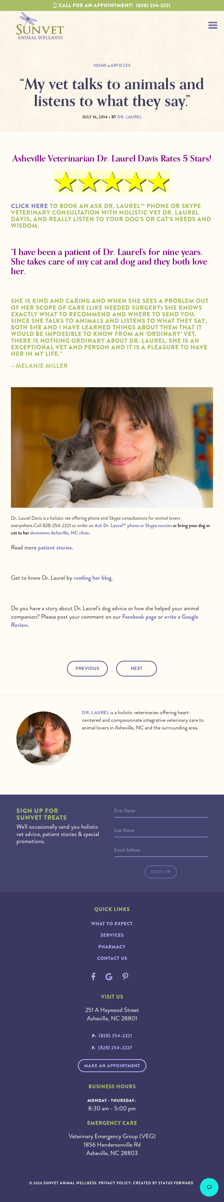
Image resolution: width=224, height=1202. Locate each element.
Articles (120, 65)
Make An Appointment (112, 1066)
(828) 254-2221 (115, 5)
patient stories (55, 547)
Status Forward (176, 1183)
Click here (29, 206)
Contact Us (112, 958)
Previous (87, 668)
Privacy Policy (115, 1183)
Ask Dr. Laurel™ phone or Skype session (133, 525)
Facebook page (139, 616)
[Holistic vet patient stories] (112, 190)
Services (112, 935)
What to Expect (112, 923)
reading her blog (92, 577)
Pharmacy (112, 946)
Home (100, 65)
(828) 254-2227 (115, 1047)
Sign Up (161, 872)
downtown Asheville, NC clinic (59, 532)
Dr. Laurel (95, 712)
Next (137, 668)
